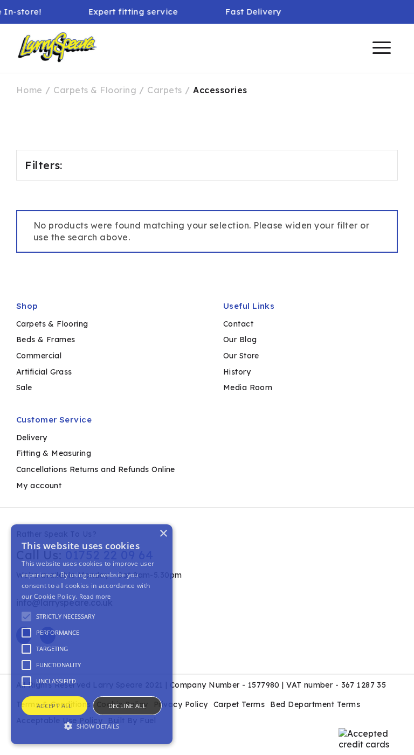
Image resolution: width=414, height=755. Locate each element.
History (237, 372)
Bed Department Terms (315, 704)
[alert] (91, 634)
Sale (24, 387)
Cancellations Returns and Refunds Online (95, 469)
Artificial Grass (44, 372)
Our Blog (240, 339)
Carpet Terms (239, 704)
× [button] (163, 534)
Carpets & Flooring (94, 90)
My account (38, 485)
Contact (238, 324)
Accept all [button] (54, 706)
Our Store (241, 356)
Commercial (38, 356)
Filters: (44, 165)
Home (29, 90)
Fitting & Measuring (53, 453)
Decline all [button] (127, 706)
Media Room (247, 387)
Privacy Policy (181, 704)
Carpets (164, 90)
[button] (92, 725)
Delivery (31, 437)
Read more (95, 596)
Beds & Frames (45, 339)
